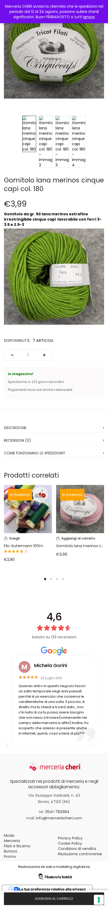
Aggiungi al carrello (54, 898)
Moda (9, 835)
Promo (10, 856)
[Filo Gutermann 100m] (28, 508)
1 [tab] (45, 579)
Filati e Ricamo (17, 846)
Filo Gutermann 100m (23, 545)
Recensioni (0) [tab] (17, 440)
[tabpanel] (28, 527)
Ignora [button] (89, 17)
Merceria (12, 840)
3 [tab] (57, 579)
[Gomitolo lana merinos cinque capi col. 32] (80, 508)
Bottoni (10, 851)
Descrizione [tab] (15, 427)
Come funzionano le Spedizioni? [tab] (34, 453)
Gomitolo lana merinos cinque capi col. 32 (80, 545)
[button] (80, 538)
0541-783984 (57, 811)
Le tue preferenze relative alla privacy (52, 889)
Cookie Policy (70, 843)
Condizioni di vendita (77, 848)
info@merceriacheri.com (59, 818)
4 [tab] (63, 579)
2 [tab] (51, 579)
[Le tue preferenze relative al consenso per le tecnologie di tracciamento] (99, 900)
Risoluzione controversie (80, 854)
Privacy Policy (70, 838)
